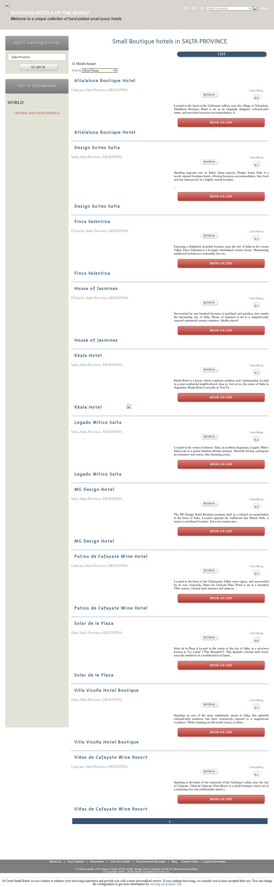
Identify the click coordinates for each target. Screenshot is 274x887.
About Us (55, 861)
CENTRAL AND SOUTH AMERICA (37, 113)
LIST (222, 54)
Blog (264, 8)
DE (202, 8)
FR (194, 8)
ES (186, 8)
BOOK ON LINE (221, 122)
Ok (179, 884)
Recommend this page (150, 861)
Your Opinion (75, 861)
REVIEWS (209, 94)
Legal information (215, 861)
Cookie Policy (190, 861)
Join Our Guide (120, 861)
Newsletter (97, 861)
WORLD (15, 102)
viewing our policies (163, 884)
